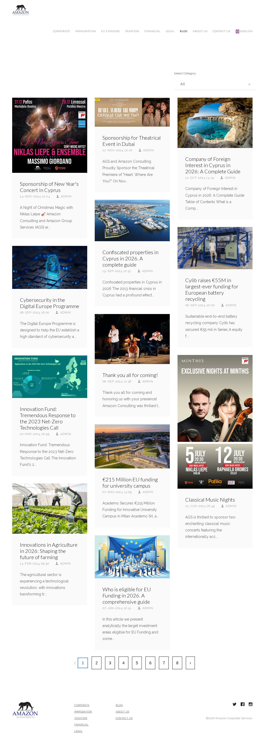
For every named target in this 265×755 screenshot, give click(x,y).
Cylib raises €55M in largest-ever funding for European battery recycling (211, 289)
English (246, 31)
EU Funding (110, 31)
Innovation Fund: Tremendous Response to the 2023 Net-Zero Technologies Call (48, 418)
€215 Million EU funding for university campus (130, 482)
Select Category (185, 73)
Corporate (61, 31)
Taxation (132, 31)
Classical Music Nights (210, 499)
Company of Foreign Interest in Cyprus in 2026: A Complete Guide (212, 165)
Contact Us (124, 718)
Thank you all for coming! (130, 375)
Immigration (85, 31)
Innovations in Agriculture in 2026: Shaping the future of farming (48, 551)
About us (200, 31)
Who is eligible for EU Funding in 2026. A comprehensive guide (126, 595)
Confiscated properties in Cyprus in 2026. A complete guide (130, 258)
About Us (122, 711)
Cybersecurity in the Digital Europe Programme (49, 303)
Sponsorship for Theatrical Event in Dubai (131, 140)
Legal (170, 31)
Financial (152, 31)
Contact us (221, 31)
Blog (184, 31)
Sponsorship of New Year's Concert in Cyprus (49, 187)
